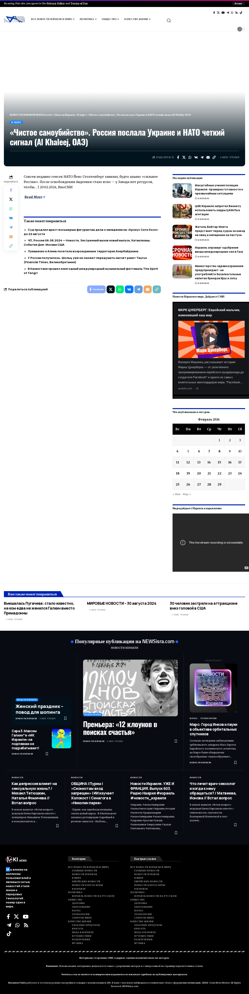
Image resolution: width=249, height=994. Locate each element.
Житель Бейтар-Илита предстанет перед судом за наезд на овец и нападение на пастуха (220, 231)
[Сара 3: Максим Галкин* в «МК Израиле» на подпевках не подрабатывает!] (61, 738)
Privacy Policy (55, 3)
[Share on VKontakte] (196, 157)
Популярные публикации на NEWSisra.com (124, 641)
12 (188, 462)
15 (219, 462)
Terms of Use (79, 3)
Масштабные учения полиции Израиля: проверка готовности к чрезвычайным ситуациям (219, 189)
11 (177, 462)
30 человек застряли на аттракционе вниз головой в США (203, 606)
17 (240, 462)
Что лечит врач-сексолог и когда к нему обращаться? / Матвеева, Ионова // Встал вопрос (213, 791)
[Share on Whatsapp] (190, 157)
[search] (205, 20)
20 (199, 473)
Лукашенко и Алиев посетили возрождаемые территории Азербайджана (83, 251)
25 (177, 484)
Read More (33, 197)
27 (199, 484)
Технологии (208, 718)
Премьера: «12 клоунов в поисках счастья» (120, 727)
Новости (17, 777)
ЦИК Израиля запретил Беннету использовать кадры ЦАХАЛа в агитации (218, 210)
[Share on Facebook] (178, 157)
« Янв (176, 494)
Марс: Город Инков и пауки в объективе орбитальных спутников (213, 729)
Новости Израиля (26, 718)
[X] (218, 12)
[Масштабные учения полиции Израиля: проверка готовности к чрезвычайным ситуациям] (182, 190)
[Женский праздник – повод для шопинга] (41, 692)
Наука (193, 718)
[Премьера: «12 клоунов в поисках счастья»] (130, 688)
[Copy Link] (214, 157)
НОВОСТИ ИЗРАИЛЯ (124, 648)
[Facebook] (214, 12)
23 (230, 473)
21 (209, 473)
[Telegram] (228, 12)
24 (240, 473)
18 (177, 473)
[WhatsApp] (232, 12)
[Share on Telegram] (202, 157)
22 (219, 473)
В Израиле (204, 198)
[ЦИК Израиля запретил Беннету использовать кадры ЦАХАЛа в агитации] (182, 211)
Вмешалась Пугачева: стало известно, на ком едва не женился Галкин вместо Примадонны (39, 608)
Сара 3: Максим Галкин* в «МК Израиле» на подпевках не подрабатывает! (25, 739)
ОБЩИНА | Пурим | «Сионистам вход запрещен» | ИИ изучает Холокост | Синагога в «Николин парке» (92, 793)
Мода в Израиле (27, 699)
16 (229, 462)
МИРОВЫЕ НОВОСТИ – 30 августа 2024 (121, 603)
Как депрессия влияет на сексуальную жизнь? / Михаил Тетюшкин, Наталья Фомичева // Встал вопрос (34, 793)
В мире (16, 122)
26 (188, 484)
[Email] (208, 157)
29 (219, 484)
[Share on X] (184, 157)
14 (209, 462)
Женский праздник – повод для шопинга (39, 709)
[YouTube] (223, 12)
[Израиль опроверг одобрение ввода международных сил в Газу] (182, 252)
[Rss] (236, 12)
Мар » (187, 494)
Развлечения (92, 714)
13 (199, 462)
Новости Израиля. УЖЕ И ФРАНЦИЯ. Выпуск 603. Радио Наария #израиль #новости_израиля (152, 791)
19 (188, 473)
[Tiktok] (241, 12)
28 (209, 484)
